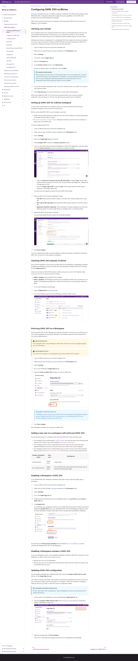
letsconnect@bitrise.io (73, 543)
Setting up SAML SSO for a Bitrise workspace (120, 12)
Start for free (131, 2)
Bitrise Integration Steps (10, 648)
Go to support (120, 2)
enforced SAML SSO (54, 450)
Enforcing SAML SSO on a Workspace (121, 17)
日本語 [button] (110, 2)
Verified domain (59, 440)
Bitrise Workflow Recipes (10, 651)
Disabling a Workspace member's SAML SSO (122, 26)
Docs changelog (8, 645)
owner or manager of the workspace (46, 119)
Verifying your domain (117, 9)
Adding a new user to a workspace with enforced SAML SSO (122, 20)
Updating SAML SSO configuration (120, 29)
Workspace (34, 14)
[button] (13, 17)
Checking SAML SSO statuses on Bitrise (122, 15)
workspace (54, 51)
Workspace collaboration (67, 442)
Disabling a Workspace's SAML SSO (121, 23)
